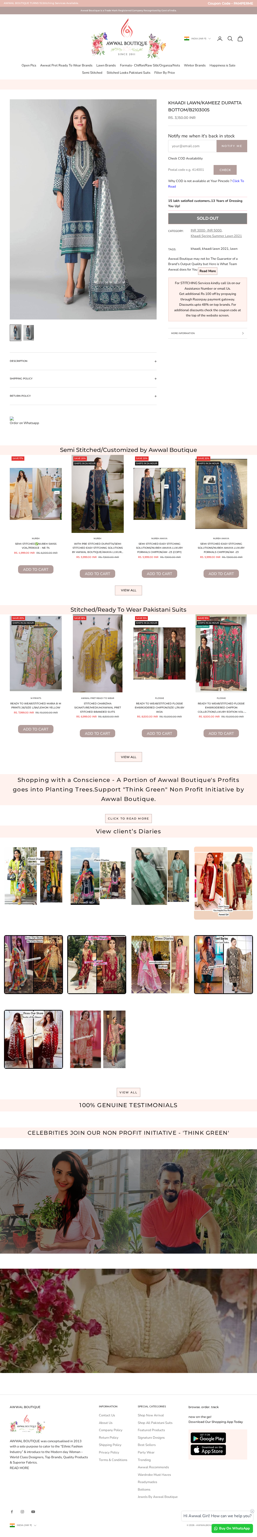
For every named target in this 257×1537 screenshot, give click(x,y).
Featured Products (151, 1430)
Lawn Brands (106, 65)
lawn (233, 249)
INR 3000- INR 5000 (206, 230)
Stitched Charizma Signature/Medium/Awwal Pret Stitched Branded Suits (97, 707)
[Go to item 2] (28, 333)
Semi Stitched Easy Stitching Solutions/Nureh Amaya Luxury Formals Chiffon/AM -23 (221, 547)
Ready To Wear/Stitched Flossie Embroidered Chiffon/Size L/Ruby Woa (159, 707)
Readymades (147, 1482)
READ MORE (19, 1468)
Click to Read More (128, 818)
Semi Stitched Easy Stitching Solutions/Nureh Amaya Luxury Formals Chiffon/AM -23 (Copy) (159, 547)
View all (128, 590)
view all (128, 1092)
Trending (144, 1460)
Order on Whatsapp (24, 423)
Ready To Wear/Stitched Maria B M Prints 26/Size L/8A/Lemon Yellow (35, 705)
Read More (208, 271)
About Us (105, 1423)
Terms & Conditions (113, 1460)
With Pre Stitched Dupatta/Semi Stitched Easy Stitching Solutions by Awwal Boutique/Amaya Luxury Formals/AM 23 (97, 548)
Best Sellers (147, 1445)
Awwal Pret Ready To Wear (97, 698)
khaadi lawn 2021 (215, 249)
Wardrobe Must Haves (154, 1475)
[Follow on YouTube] (33, 1512)
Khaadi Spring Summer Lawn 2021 (216, 236)
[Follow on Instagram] (22, 1512)
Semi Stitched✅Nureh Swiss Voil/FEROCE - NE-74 (35, 545)
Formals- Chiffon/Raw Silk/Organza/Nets (150, 65)
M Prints (36, 698)
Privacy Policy (109, 1452)
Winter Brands (195, 65)
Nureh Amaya (159, 538)
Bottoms (144, 1489)
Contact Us (107, 1415)
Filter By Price (164, 72)
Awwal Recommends (153, 1467)
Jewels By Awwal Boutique (158, 1497)
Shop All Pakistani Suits (155, 1423)
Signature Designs (151, 1437)
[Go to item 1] (15, 333)
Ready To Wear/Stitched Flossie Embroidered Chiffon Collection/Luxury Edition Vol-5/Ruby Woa (221, 708)
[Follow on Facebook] (12, 1512)
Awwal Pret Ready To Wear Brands (66, 65)
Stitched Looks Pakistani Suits (128, 72)
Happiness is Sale (222, 65)
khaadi (196, 249)
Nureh (36, 538)
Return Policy (108, 1437)
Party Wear (146, 1452)
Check (225, 170)
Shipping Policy (110, 1445)
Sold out (207, 218)
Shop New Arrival (151, 1415)
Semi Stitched (92, 72)
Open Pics (29, 65)
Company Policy (110, 1430)
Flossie (159, 698)
